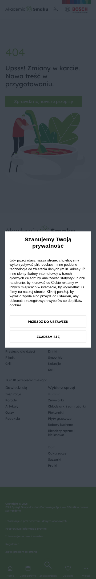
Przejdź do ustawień (48, 322)
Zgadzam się (48, 337)
